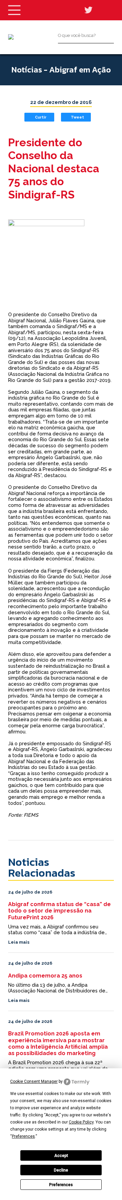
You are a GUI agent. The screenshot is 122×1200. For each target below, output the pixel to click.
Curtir (40, 117)
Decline (61, 1170)
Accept (61, 1155)
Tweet (77, 117)
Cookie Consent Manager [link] (34, 1081)
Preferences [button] (23, 1136)
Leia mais (18, 942)
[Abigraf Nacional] (11, 37)
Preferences (61, 1184)
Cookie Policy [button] (81, 1122)
